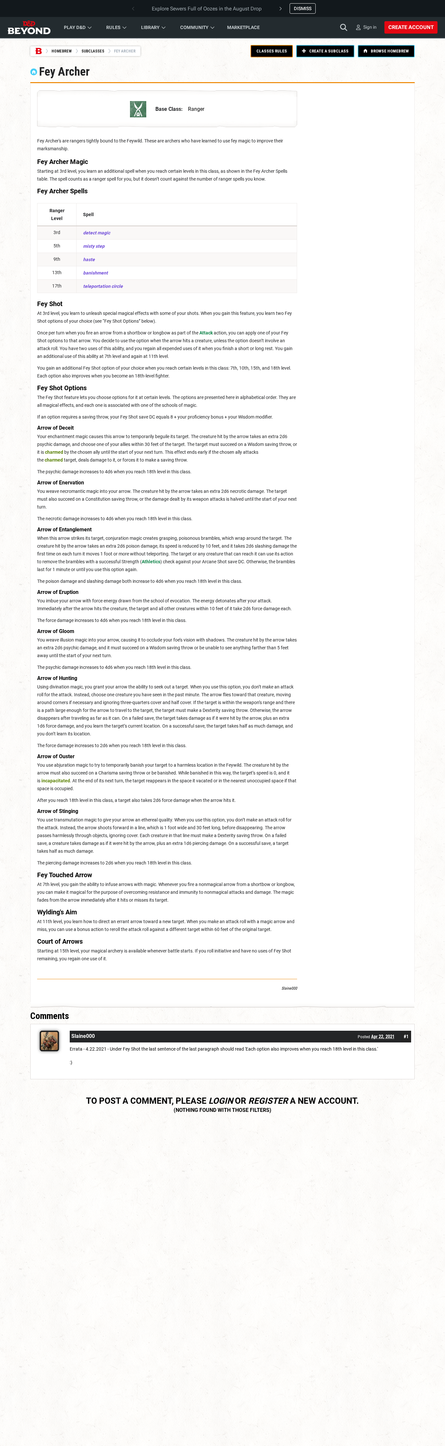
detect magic (96, 232)
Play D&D (75, 27)
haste (89, 259)
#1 (406, 1036)
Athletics (151, 561)
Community (194, 27)
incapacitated (55, 780)
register (268, 1101)
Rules (113, 27)
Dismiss (302, 8)
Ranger (196, 109)
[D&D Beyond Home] (28, 27)
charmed (54, 452)
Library (150, 27)
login (220, 1101)
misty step (94, 246)
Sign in (370, 27)
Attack (206, 332)
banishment (95, 272)
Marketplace (243, 27)
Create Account (411, 27)
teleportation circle (103, 286)
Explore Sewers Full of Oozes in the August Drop (207, 9)
